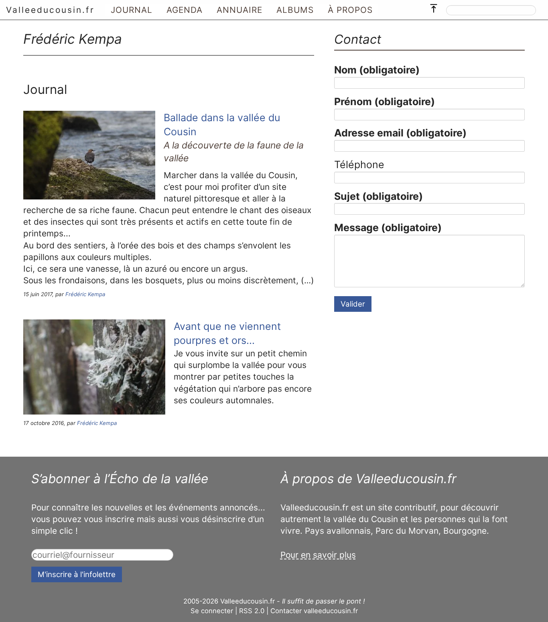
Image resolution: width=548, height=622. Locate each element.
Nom (377, 70)
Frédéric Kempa (85, 294)
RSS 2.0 (251, 611)
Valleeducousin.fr (50, 10)
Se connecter (212, 611)
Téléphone (359, 165)
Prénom (384, 102)
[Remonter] (433, 6)
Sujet (378, 196)
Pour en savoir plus (318, 555)
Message (388, 228)
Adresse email (400, 133)
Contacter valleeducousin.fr (314, 611)
